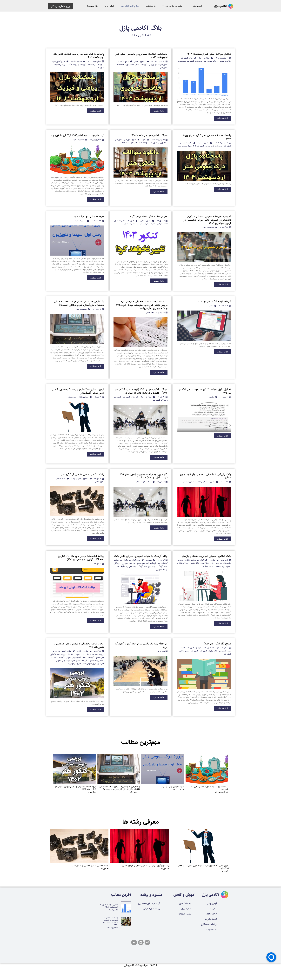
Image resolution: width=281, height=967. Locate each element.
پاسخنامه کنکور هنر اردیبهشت (190, 61)
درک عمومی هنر (210, 61)
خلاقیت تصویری (224, 61)
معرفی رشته (83, 396)
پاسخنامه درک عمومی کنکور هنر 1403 (207, 145)
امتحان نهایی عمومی (83, 654)
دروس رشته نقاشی (222, 566)
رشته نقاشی (190, 560)
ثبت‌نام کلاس (185, 903)
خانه (149, 35)
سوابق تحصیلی (156, 223)
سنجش (139, 481)
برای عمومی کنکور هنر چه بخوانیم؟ (82, 663)
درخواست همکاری (209, 924)
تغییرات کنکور (129, 223)
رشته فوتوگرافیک (153, 563)
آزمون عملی (72, 396)
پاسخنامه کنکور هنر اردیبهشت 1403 (81, 64)
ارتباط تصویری (161, 569)
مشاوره (206, 58)
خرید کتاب (151, 6)
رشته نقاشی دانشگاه (211, 563)
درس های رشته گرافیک (147, 566)
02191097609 (211, 914)
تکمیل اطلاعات (184, 914)
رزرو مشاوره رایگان (151, 908)
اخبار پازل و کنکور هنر (129, 6)
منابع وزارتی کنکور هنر (150, 64)
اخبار (200, 58)
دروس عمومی (142, 223)
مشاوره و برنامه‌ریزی (173, 6)
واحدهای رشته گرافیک (127, 566)
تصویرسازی (141, 563)
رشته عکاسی (61, 478)
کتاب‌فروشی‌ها (211, 919)
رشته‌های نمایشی (189, 481)
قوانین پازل (186, 908)
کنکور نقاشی (208, 566)
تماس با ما (109, 6)
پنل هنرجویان (92, 6)
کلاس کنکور (197, 6)
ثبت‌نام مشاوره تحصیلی (149, 903)
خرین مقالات (136, 35)
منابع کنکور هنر (187, 58)
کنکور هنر (163, 64)
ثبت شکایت (212, 929)
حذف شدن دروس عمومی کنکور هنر (72, 657)
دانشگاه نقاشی (195, 563)
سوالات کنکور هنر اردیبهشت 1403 (134, 142)
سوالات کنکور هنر (159, 400)
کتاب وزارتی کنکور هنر (208, 650)
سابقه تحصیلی (65, 651)
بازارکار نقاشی (182, 563)
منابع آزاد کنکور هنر (194, 647)
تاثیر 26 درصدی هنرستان (78, 660)
